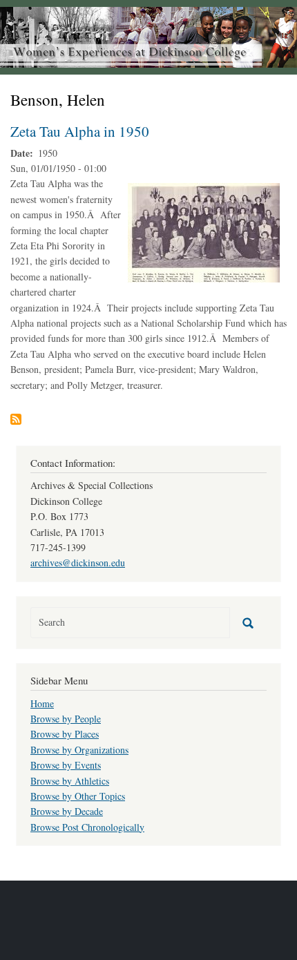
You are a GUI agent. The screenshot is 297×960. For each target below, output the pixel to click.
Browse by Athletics (69, 780)
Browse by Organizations (79, 749)
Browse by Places (64, 733)
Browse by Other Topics (77, 796)
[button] (204, 231)
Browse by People (65, 718)
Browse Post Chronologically (87, 827)
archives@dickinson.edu (77, 562)
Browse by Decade (66, 811)
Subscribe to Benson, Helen (15, 419)
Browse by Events (65, 764)
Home (42, 703)
